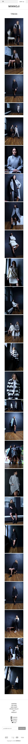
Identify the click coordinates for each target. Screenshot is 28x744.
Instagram (14, 719)
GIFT (14, 710)
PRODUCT (14, 712)
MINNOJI (18, 741)
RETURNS (14, 705)
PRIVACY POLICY (14, 709)
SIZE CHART (14, 707)
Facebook (14, 717)
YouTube (15, 721)
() (22, 1)
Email (14, 722)
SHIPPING (14, 703)
